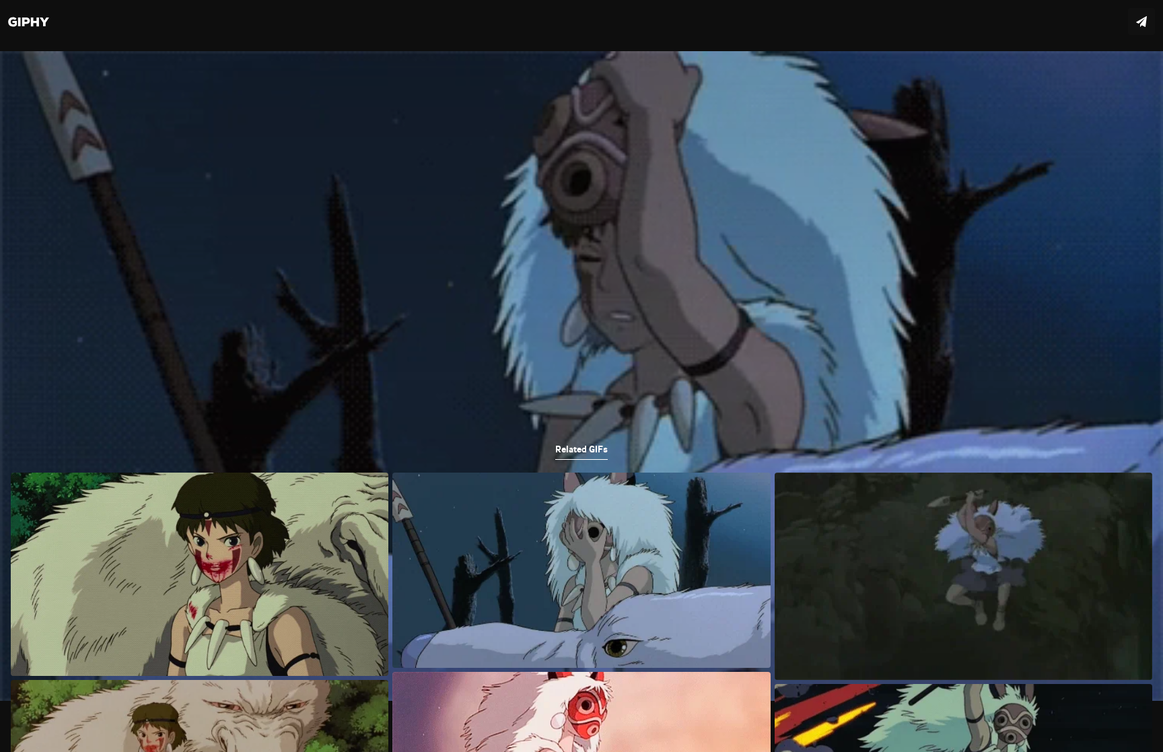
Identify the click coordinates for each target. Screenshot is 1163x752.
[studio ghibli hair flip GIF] (581, 376)
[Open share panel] (1141, 21)
